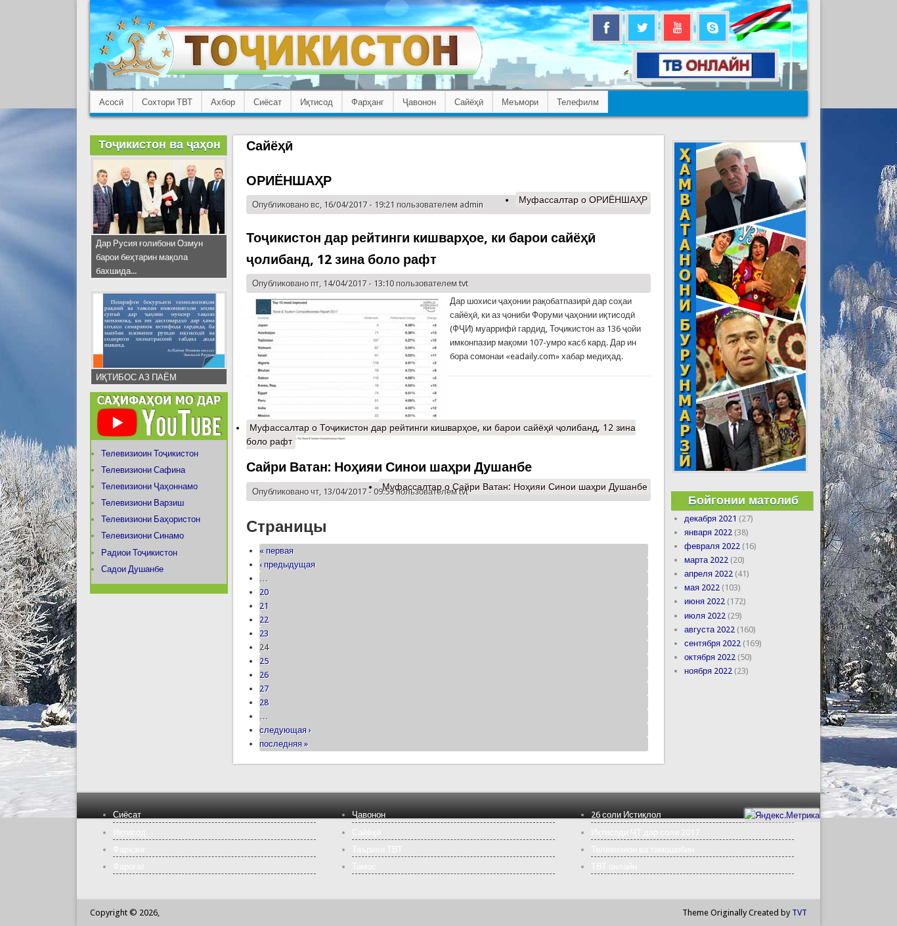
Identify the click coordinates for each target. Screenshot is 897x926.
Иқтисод (316, 102)
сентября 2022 (712, 643)
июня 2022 (704, 601)
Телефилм (578, 102)
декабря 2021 (710, 518)
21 (264, 606)
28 (264, 702)
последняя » (283, 744)
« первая (276, 551)
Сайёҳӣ (468, 102)
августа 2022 (709, 629)
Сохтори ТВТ (167, 102)
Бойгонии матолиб (743, 500)
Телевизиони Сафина (143, 470)
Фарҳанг (367, 102)
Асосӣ (111, 102)
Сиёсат (267, 102)
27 (264, 689)
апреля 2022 (708, 574)
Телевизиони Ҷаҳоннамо (149, 486)
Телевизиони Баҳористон (150, 519)
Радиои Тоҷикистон (139, 553)
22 (264, 620)
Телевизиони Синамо (142, 535)
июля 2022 (705, 616)
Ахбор (223, 102)
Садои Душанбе (132, 569)
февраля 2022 (712, 546)
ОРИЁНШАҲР (289, 180)
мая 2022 (702, 587)
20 (264, 592)
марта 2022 (706, 560)
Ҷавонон (419, 102)
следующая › (285, 730)
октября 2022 (709, 657)
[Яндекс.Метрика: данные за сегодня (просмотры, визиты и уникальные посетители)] (782, 815)
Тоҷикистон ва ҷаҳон (159, 144)
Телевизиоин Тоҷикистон (149, 453)
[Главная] (291, 76)
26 (264, 675)
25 (264, 661)
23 (264, 633)
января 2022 (708, 532)
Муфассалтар (583, 199)
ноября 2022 (708, 671)
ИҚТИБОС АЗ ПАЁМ (136, 377)
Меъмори (520, 102)
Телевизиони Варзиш (142, 503)
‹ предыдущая (287, 564)
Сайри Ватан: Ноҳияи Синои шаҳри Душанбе (389, 467)
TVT (799, 912)
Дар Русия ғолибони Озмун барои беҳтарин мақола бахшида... (149, 257)
